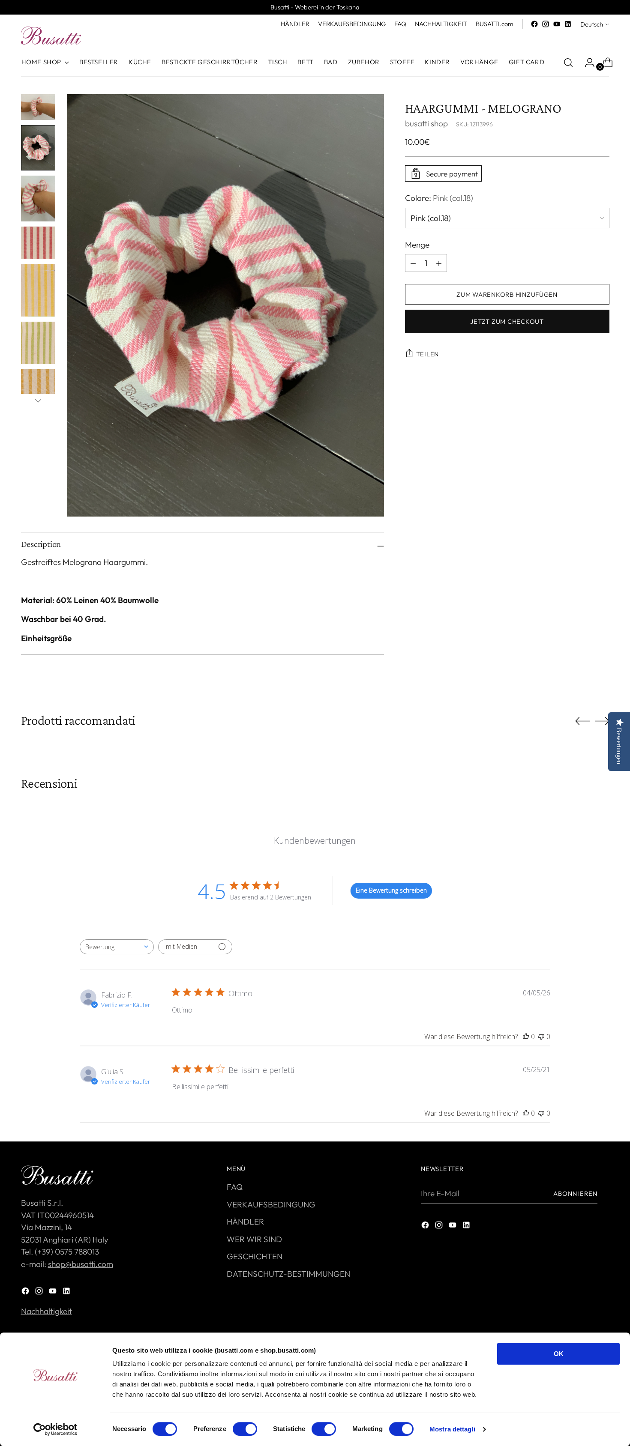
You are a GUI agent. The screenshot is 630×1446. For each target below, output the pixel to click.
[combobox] (117, 946)
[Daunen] (38, 400)
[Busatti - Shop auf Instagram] (545, 24)
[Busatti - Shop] (51, 36)
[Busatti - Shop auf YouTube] (557, 24)
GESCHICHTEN (254, 1256)
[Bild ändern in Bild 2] (38, 148)
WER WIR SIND (254, 1239)
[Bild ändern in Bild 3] (38, 198)
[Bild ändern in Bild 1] (38, 107)
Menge (417, 244)
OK (559, 1353)
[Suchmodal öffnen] (568, 62)
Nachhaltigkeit (46, 1311)
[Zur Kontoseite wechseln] (586, 62)
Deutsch (591, 24)
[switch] (245, 1429)
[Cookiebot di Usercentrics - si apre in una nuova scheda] (55, 1429)
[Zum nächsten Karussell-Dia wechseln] (602, 721)
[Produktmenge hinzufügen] (413, 263)
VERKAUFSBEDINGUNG (271, 1204)
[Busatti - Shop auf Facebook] (534, 24)
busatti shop (426, 123)
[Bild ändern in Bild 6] (38, 343)
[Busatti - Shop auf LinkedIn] (568, 24)
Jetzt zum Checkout (506, 321)
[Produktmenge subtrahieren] (439, 263)
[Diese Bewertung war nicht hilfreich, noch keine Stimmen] (541, 1036)
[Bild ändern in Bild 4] (38, 243)
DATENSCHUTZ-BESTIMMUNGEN (288, 1274)
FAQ (235, 1187)
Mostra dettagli (452, 1429)
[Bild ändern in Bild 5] (38, 290)
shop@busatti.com (80, 1264)
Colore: (439, 198)
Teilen (427, 354)
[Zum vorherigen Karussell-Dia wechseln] (582, 721)
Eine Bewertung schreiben (391, 890)
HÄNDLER (245, 1221)
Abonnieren (575, 1193)
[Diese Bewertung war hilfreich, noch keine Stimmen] (526, 1036)
